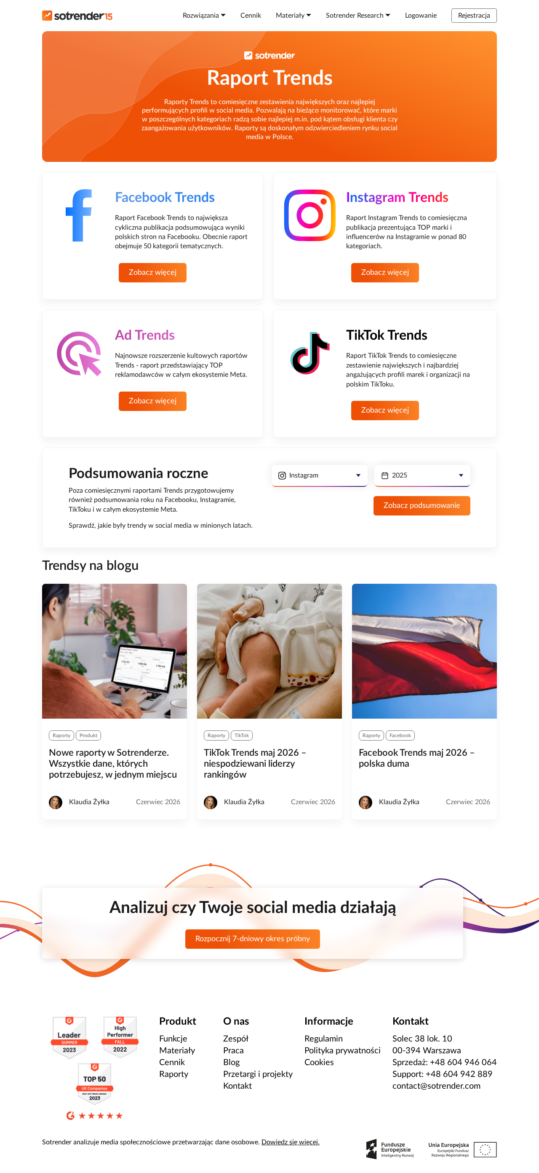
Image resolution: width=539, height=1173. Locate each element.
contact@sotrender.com (436, 1086)
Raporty (173, 1074)
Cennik (172, 1062)
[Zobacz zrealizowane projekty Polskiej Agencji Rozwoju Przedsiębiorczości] (431, 1149)
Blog (231, 1062)
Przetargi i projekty (258, 1074)
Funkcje (173, 1039)
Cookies (319, 1062)
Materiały (177, 1051)
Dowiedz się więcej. (290, 1142)
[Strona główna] (77, 16)
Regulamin (323, 1039)
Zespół (235, 1039)
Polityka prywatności (342, 1051)
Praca (233, 1051)
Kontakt (237, 1086)
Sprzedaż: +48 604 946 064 (444, 1062)
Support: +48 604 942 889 (442, 1074)
